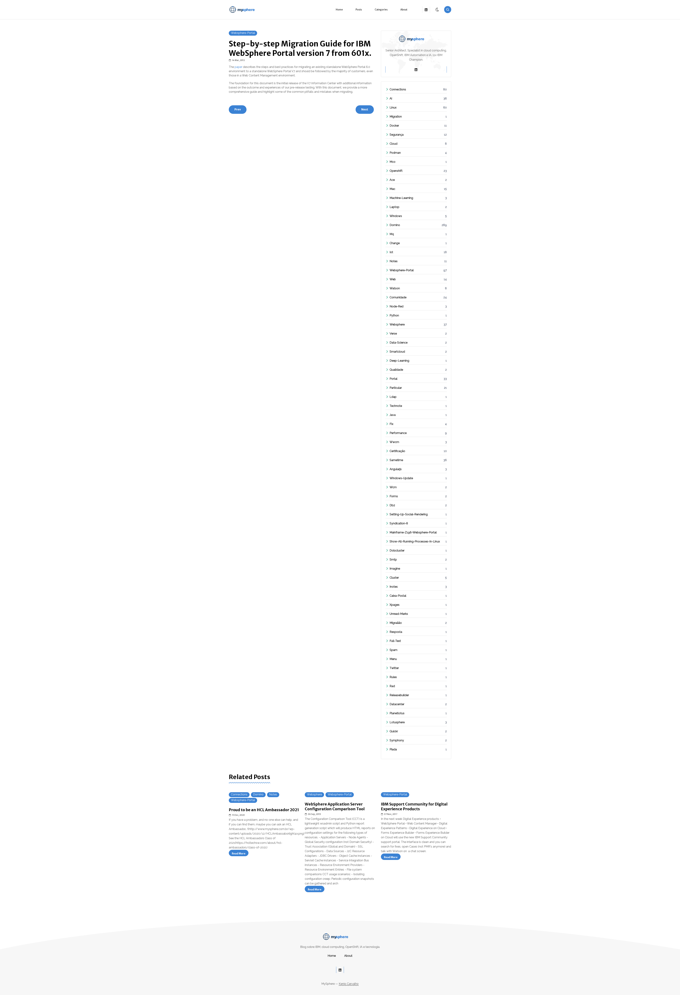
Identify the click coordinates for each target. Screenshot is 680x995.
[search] (447, 9)
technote (396, 406)
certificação (397, 451)
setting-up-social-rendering (409, 514)
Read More (240, 854)
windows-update (401, 478)
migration (396, 116)
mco (392, 161)
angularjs (396, 469)
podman (395, 152)
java (393, 415)
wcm (393, 487)
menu (393, 659)
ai (391, 98)
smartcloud (397, 351)
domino (395, 225)
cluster (394, 577)
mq (392, 234)
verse (393, 333)
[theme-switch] (437, 9)
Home (339, 9)
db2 (392, 505)
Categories (381, 9)
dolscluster (397, 550)
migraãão (396, 623)
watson (395, 288)
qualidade (396, 369)
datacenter (397, 704)
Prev (237, 109)
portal (393, 378)
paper (238, 67)
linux (393, 107)
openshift (396, 170)
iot (391, 252)
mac (392, 189)
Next (364, 109)
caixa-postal (398, 595)
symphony (397, 740)
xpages (395, 604)
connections (398, 89)
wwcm (394, 442)
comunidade (398, 297)
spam (393, 650)
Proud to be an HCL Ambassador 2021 (264, 809)
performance (398, 433)
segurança (397, 134)
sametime (396, 460)
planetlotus (397, 713)
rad (392, 686)
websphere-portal (243, 33)
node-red (396, 306)
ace (392, 180)
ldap (393, 396)
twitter (394, 668)
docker (394, 125)
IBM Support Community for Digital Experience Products (414, 806)
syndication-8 (399, 523)
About (403, 9)
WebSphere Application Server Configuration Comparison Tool (335, 806)
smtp (393, 559)
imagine (395, 568)
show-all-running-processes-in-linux (415, 541)
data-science (398, 342)
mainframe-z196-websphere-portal (413, 532)
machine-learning (401, 198)
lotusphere (397, 722)
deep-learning (399, 360)
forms (394, 496)
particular (396, 387)
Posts (359, 9)
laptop (394, 207)
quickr (394, 731)
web (393, 279)
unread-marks (399, 613)
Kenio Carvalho (349, 983)
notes (394, 261)
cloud (393, 143)
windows (396, 216)
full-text (395, 641)
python (394, 315)
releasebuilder (399, 695)
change (395, 243)
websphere (397, 324)
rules (393, 677)
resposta (396, 632)
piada (393, 749)
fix (391, 424)
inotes (394, 586)
